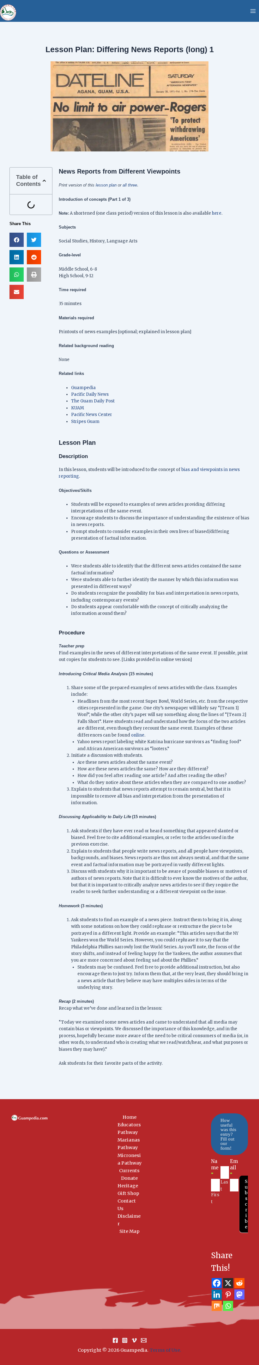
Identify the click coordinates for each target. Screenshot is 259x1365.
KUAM (77, 408)
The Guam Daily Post (93, 401)
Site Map (129, 1231)
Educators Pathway (129, 1128)
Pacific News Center (91, 414)
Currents (129, 1170)
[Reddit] (239, 1283)
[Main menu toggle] (253, 11)
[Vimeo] (134, 1340)
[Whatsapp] (228, 1306)
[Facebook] (217, 1283)
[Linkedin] (217, 1294)
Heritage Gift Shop (128, 1189)
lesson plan (106, 185)
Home (129, 1117)
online (137, 735)
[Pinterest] (228, 1294)
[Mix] (217, 1306)
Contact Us (126, 1204)
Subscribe (246, 1204)
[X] (228, 1283)
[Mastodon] (239, 1294)
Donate (129, 1178)
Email (234, 1167)
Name (215, 1167)
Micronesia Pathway (129, 1159)
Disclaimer (129, 1220)
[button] (44, 181)
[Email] (144, 1340)
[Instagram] (125, 1340)
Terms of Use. (165, 1350)
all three (130, 185)
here (216, 213)
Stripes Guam (85, 421)
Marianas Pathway (128, 1143)
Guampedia (83, 387)
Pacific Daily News (90, 394)
